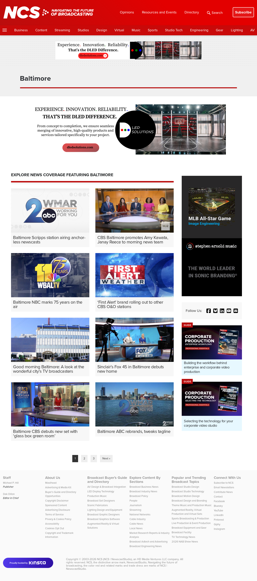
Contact (218, 497)
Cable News (136, 524)
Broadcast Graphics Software (103, 519)
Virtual (119, 30)
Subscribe (243, 12)
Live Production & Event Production (191, 523)
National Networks (140, 514)
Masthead (50, 483)
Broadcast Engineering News (146, 546)
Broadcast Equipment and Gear (189, 528)
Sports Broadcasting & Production (190, 518)
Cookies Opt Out (54, 528)
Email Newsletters (224, 487)
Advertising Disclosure (57, 510)
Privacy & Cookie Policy (58, 519)
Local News (136, 528)
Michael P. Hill (11, 483)
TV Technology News (183, 537)
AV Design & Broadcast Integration (106, 487)
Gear (219, 30)
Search (217, 12)
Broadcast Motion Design (186, 496)
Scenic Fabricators (97, 505)
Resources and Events (159, 12)
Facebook (219, 501)
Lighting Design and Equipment (104, 510)
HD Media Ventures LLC (152, 559)
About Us (52, 478)
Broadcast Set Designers (101, 501)
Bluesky (218, 506)
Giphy (217, 524)
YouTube (218, 510)
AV (252, 30)
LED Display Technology (100, 491)
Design (101, 30)
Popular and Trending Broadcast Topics (189, 480)
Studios (83, 30)
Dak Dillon (9, 494)
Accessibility (52, 524)
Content (41, 30)
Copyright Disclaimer (56, 501)
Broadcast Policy (139, 496)
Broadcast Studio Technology (188, 491)
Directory (192, 12)
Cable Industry (138, 519)
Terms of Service (54, 514)
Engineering (199, 30)
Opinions (127, 12)
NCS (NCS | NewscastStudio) (114, 559)
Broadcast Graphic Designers (103, 514)
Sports (153, 30)
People (133, 501)
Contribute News (223, 492)
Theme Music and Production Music (191, 505)
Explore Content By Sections (145, 480)
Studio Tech (174, 30)
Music (136, 30)
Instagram (219, 529)
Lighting (237, 30)
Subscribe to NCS (224, 483)
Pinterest (219, 520)
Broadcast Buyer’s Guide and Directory (107, 480)
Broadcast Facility (181, 532)
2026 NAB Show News (185, 541)
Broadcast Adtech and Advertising (148, 541)
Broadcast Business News (144, 487)
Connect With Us (227, 478)
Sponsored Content (56, 505)
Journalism (136, 505)
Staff (7, 478)
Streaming (62, 30)
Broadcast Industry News (143, 491)
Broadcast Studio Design (185, 487)
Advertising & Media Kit (58, 487)
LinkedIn (218, 515)
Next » (106, 458)
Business (21, 30)
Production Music (97, 496)
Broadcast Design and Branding (189, 501)
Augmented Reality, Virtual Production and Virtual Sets (187, 512)
